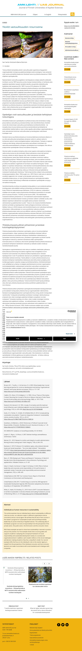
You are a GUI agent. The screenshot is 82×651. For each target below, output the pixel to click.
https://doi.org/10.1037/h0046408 (33, 409)
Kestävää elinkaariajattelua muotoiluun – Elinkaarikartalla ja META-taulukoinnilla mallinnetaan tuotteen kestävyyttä (15, 589)
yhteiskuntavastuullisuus (72, 50)
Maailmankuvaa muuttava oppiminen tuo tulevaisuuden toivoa (40, 585)
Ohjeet (35, 14)
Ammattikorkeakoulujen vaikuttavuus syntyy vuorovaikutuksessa (71, 64)
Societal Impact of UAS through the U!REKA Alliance (71, 121)
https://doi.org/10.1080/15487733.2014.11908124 (18, 419)
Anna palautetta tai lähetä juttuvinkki (41, 630)
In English (47, 14)
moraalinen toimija (71, 46)
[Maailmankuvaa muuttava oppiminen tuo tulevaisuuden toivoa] (40, 574)
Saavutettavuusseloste (36, 638)
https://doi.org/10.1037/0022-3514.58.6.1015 (17, 401)
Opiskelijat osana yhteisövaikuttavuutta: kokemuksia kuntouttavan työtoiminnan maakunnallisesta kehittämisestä (71, 139)
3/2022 (4, 23)
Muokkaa (40, 338)
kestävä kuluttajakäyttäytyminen (71, 42)
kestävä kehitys (70, 38)
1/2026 (32, 645)
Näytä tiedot (69, 333)
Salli (64, 338)
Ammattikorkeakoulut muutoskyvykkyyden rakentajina (70, 106)
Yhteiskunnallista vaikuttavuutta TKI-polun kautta (71, 175)
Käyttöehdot (33, 633)
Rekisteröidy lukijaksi (36, 628)
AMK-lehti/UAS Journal (18, 14)
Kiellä (17, 338)
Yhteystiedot (62, 14)
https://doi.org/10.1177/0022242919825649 (35, 494)
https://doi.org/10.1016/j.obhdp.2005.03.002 (17, 391)
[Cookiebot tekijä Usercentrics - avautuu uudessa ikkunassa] (69, 311)
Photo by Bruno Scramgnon (9, 58)
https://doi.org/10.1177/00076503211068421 (17, 427)
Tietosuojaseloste (35, 635)
